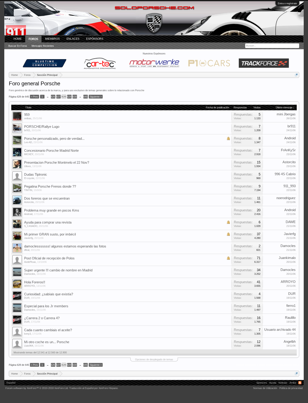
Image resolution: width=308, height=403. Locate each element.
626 (53, 96)
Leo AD (28, 142)
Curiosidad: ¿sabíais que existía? (48, 294)
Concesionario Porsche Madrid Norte (51, 150)
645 (85, 96)
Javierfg (28, 238)
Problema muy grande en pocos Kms (51, 210)
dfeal (26, 250)
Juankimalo (287, 258)
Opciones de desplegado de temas (154, 359)
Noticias (282, 382)
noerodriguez (286, 198)
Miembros (52, 38)
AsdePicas (30, 262)
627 (58, 96)
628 (64, 96)
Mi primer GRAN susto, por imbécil (50, 234)
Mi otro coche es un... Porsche (46, 342)
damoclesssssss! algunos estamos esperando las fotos (65, 246)
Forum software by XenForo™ (37, 388)
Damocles (288, 246)
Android (290, 138)
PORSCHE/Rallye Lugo (41, 126)
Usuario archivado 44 (280, 329)
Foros (33, 39)
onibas (27, 118)
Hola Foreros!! (34, 282)
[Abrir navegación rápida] (296, 74)
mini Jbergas (286, 114)
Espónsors (94, 38)
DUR (27, 297)
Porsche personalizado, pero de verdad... (54, 138)
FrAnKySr (288, 150)
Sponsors (261, 382)
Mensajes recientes (43, 45)
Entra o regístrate (287, 3)
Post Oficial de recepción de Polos (49, 258)
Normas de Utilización (265, 388)
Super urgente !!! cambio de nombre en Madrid (58, 270)
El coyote (29, 178)
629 (69, 96)
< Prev (34, 96)
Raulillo (290, 317)
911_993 (289, 186)
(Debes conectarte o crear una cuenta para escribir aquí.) (267, 364)
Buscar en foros (17, 45)
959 (27, 114)
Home (18, 38)
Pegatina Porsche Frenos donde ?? (50, 186)
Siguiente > (96, 96)
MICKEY (28, 154)
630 (75, 96)
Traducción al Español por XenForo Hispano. (93, 388)
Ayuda (272, 382)
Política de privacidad (291, 388)
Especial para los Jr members (46, 306)
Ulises (27, 166)
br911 (27, 130)
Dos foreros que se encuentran (47, 198)
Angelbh (290, 341)
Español (11, 382)
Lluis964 (28, 345)
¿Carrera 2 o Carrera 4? (42, 318)
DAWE (291, 222)
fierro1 (291, 305)
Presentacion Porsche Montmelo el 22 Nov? (56, 162)
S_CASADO (30, 226)
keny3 (27, 333)
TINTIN (28, 190)
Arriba (293, 382)
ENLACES (73, 38)
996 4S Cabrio (285, 174)
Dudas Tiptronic (35, 174)
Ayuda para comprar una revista (47, 222)
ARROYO (29, 285)
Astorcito (289, 162)
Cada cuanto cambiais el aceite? (48, 330)
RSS (299, 382)
